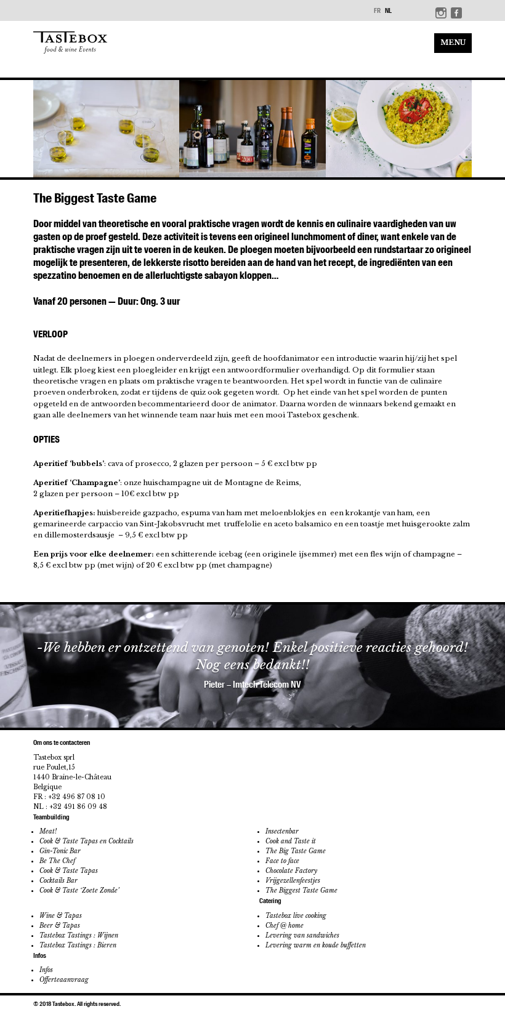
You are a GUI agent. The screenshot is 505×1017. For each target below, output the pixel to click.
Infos (46, 970)
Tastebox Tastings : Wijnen (78, 935)
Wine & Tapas (60, 916)
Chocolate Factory (291, 871)
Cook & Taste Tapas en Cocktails (86, 841)
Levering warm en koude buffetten (315, 945)
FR (377, 10)
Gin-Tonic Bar (60, 851)
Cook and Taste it (290, 841)
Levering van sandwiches (302, 935)
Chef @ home (284, 926)
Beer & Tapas (59, 926)
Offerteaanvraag (64, 980)
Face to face (282, 861)
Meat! (48, 831)
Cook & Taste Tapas (68, 871)
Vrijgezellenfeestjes (292, 881)
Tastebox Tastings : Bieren (77, 945)
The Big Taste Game (295, 851)
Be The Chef (57, 861)
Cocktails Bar (58, 881)
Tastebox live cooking (295, 916)
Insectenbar (282, 831)
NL (388, 10)
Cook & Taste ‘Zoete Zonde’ (79, 890)
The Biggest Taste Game (301, 890)
